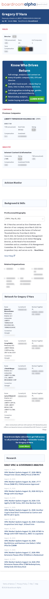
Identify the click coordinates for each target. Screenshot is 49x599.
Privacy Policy (22, 584)
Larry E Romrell (10, 396)
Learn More (37, 99)
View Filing (8, 256)
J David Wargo (9, 369)
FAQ (31, 584)
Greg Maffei (8, 343)
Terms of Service (9, 584)
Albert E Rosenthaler (9, 310)
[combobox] (41, 5)
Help (36, 584)
